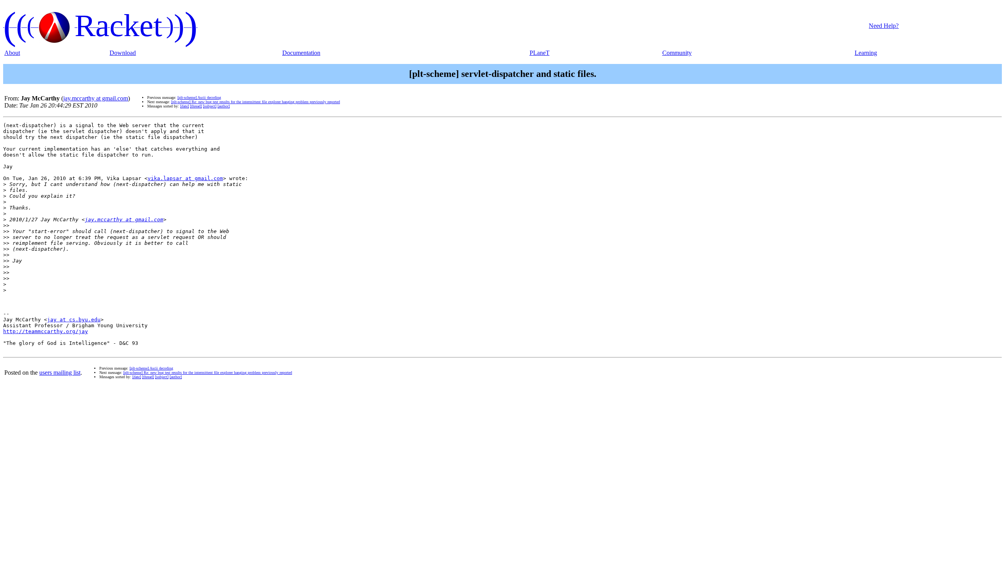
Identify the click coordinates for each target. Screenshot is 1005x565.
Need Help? (884, 25)
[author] (223, 106)
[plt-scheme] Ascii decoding (199, 97)
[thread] (196, 106)
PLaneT (540, 52)
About (12, 52)
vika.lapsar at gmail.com (185, 178)
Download (123, 52)
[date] (184, 106)
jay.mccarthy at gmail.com (95, 98)
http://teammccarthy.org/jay (45, 331)
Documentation (301, 52)
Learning (866, 52)
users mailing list (59, 372)
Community (677, 52)
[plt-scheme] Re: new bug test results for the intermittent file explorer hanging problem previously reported (255, 102)
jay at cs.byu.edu (73, 320)
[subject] (209, 106)
